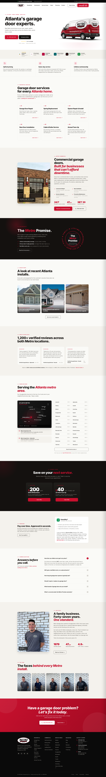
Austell (80, 405)
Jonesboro (63, 423)
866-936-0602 (60, 540)
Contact (63, 5)
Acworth (63, 402)
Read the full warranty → (24, 250)
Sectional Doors (48, 740)
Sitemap (87, 774)
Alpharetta (80, 402)
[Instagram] (21, 753)
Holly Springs (80, 419)
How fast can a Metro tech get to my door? (55, 558)
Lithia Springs (63, 426)
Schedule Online (25, 37)
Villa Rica (63, 444)
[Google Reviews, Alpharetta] (27, 753)
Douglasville (63, 412)
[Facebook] (18, 753)
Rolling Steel (47, 742)
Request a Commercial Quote (63, 208)
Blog (67, 740)
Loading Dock (48, 747)
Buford (63, 409)
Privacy (72, 774)
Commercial (37, 5)
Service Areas (45, 5)
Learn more (34, 117)
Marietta (80, 426)
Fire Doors (47, 745)
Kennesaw (80, 423)
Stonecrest (63, 441)
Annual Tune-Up (37, 760)
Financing (57, 5)
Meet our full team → (60, 652)
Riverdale (63, 433)
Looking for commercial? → (28, 98)
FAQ (67, 742)
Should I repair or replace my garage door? (55, 581)
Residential (29, 5)
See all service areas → (71, 449)
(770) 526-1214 (12, 37)
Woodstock (80, 444)
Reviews (68, 745)
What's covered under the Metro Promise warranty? (58, 592)
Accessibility (81, 774)
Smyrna (63, 437)
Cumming (80, 409)
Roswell (80, 433)
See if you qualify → (23, 535)
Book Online (72, 5)
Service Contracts (49, 749)
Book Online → (61, 722)
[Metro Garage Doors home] (20, 5)
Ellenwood (63, 416)
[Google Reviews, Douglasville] (24, 753)
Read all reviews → (80, 367)
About (51, 5)
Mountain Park (63, 430)
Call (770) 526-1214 (67, 452)
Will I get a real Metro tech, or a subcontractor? (56, 570)
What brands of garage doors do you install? (56, 586)
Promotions (68, 747)
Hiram (63, 419)
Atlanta (63, 405)
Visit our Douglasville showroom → (82, 1)
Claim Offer (39, 499)
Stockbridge (80, 437)
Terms (77, 774)
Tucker (80, 441)
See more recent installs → (53, 317)
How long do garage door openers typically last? (57, 575)
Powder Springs (80, 430)
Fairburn (80, 416)
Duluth (80, 412)
